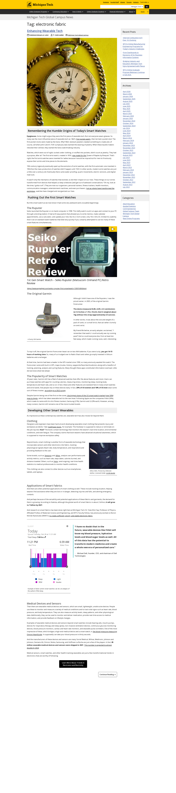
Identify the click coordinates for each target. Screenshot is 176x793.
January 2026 (128, 96)
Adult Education (129, 204)
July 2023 (126, 158)
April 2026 (126, 91)
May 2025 (126, 109)
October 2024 (128, 123)
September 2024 (129, 126)
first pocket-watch (83, 139)
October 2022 (128, 180)
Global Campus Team (131, 211)
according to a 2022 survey (55, 390)
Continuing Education (60, 12)
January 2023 (128, 172)
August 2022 (127, 185)
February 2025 (128, 116)
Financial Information (117, 12)
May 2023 (126, 162)
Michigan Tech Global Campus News (50, 17)
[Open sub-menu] (148, 2)
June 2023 (126, 160)
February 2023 (128, 170)
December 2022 (129, 175)
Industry (136, 2)
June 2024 (126, 131)
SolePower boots (54, 427)
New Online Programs (131, 218)
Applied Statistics (129, 206)
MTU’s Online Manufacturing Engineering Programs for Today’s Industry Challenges (134, 46)
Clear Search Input (129, 6)
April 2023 (126, 165)
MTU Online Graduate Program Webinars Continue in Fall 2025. (134, 72)
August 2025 (127, 101)
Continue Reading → (108, 674)
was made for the (79, 155)
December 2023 (129, 145)
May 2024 (126, 133)
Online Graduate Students (95, 12)
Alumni (122, 2)
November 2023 (129, 148)
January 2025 (128, 118)
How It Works (76, 12)
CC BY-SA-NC (110, 473)
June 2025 (126, 106)
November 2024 (129, 121)
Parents (129, 2)
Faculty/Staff (115, 2)
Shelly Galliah (59, 35)
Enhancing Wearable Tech (45, 31)
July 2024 (126, 128)
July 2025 (126, 104)
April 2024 (126, 136)
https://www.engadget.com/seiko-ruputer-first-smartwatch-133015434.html (56, 288)
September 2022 (129, 182)
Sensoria (48, 455)
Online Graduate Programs (38, 12)
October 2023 (128, 150)
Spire (56, 461)
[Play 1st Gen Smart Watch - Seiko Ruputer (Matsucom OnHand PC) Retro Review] (72, 229)
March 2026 (127, 94)
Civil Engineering (129, 209)
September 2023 (129, 153)
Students (106, 2)
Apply (143, 12)
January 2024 (128, 143)
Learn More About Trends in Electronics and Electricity (73, 664)
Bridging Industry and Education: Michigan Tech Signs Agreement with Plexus (134, 63)
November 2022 (129, 177)
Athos (58, 455)
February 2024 (128, 140)
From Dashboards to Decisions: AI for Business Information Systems (132, 55)
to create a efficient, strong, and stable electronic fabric (71, 516)
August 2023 (127, 155)
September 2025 (129, 99)
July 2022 (126, 187)
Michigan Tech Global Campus (78, 35)
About (131, 12)
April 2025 (126, 111)
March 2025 (127, 113)
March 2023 (127, 167)
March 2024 (127, 138)
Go (147, 7)
